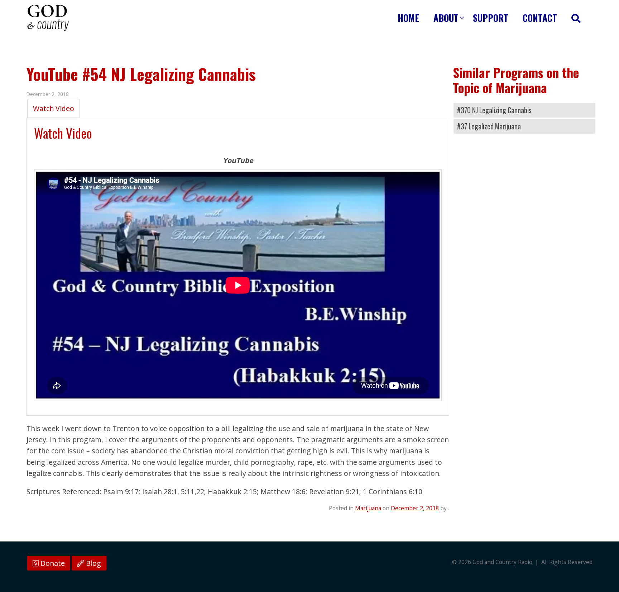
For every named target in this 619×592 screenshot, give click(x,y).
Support (490, 17)
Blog (92, 563)
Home (408, 17)
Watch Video (53, 108)
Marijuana (368, 508)
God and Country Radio (48, 18)
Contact (540, 17)
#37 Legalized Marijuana (489, 126)
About (446, 17)
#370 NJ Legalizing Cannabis (494, 110)
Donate (52, 563)
